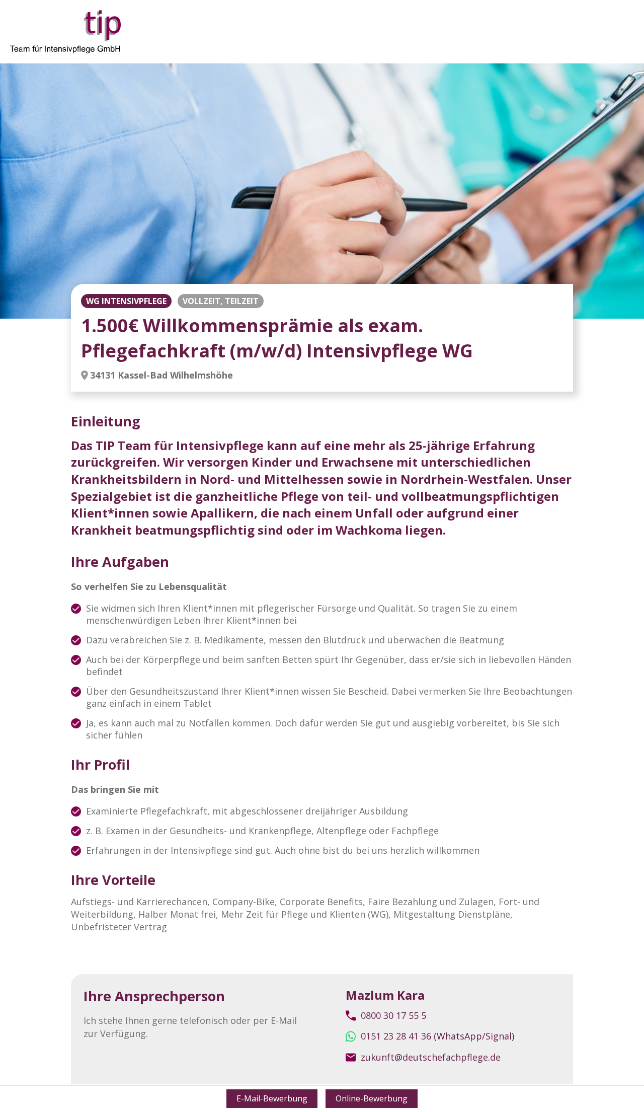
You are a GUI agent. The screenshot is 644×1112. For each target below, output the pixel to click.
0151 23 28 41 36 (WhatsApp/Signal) (437, 1036)
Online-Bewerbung (372, 1098)
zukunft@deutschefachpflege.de (431, 1057)
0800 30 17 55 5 (393, 1015)
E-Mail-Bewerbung (271, 1098)
